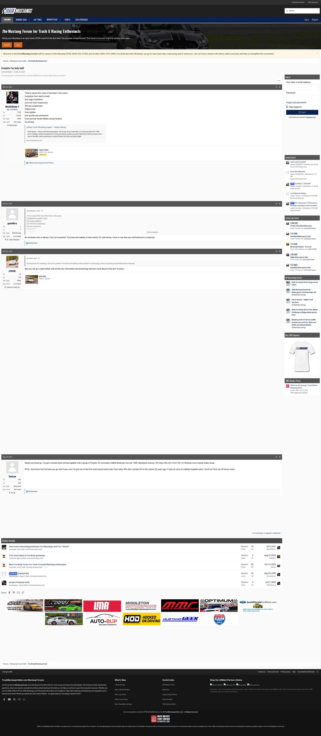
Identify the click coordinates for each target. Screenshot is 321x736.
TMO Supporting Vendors (299, 393)
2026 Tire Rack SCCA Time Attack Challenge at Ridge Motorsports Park (305, 312)
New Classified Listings (123, 704)
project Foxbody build (19, 582)
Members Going (298, 295)
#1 (279, 87)
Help (294, 672)
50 (252, 564)
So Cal (13, 493)
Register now (311, 117)
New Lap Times (120, 694)
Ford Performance (171, 726)
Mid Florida (13, 125)
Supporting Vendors (169, 694)
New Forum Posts (121, 699)
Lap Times (38, 19)
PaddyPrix (272, 558)
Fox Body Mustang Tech (33, 549)
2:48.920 (294, 223)
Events (67, 19)
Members (165, 690)
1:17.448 (293, 244)
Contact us (262, 672)
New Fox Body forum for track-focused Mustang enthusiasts (37, 564)
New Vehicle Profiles (122, 690)
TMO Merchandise (298, 2)
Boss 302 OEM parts (297, 172)
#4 (279, 457)
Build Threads (295, 189)
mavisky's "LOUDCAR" (301, 184)
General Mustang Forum (298, 167)
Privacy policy (285, 672)
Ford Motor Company (60, 726)
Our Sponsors (81, 19)
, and (41, 163)
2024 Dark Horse (310, 228)
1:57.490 (293, 233)
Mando (273, 567)
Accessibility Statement (305, 672)
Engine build (23, 573)
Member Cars (21, 19)
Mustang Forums (36, 680)
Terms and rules (273, 672)
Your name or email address (298, 82)
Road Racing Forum (297, 198)
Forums (7, 19)
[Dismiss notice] (317, 53)
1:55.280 (293, 254)
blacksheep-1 (8, 72)
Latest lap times (292, 218)
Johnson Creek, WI (13, 287)
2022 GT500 (312, 249)
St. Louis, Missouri (13, 240)
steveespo (12, 549)
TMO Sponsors (313, 2)
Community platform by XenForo (143, 712)
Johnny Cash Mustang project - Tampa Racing (46, 127)
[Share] (276, 87)
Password (290, 93)
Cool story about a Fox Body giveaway (27, 555)
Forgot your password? (296, 102)
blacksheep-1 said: (33, 211)
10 (252, 546)
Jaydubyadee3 (14, 576)
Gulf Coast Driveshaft (298, 162)
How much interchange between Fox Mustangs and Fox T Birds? (39, 546)
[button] (29, 19)
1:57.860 (293, 264)
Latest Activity (120, 685)
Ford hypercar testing (298, 193)
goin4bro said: (32, 258)
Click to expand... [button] (153, 232)
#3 (279, 251)
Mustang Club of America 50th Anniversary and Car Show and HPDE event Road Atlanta (304, 322)
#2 (279, 204)
